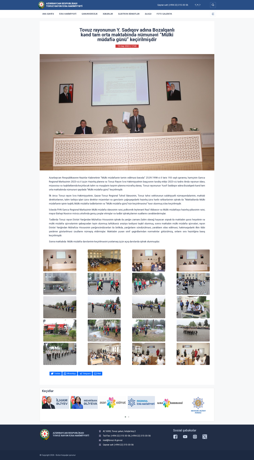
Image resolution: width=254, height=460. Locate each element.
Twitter (57, 373)
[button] (125, 417)
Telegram (87, 373)
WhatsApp (71, 373)
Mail (99, 373)
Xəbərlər (108, 14)
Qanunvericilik (89, 14)
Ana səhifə (48, 14)
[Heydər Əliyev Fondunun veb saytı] (169, 405)
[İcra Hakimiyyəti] (41, 5)
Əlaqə (148, 14)
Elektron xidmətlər (129, 14)
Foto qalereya (164, 14)
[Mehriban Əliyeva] (55, 402)
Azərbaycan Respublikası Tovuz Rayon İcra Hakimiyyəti (64, 4)
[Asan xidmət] (84, 402)
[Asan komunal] (141, 402)
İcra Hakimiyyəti (67, 14)
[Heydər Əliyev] (198, 402)
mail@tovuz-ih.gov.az (113, 440)
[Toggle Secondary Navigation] (213, 14)
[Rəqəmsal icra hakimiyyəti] (112, 402)
